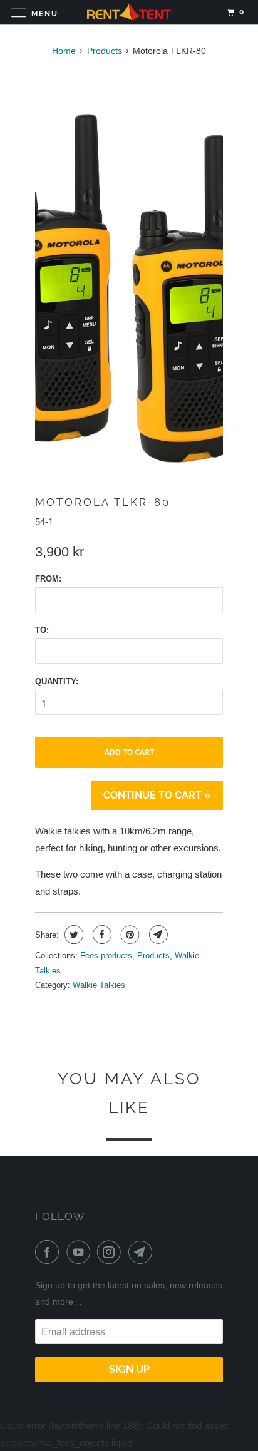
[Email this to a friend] (157, 934)
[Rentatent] (129, 12)
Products (104, 51)
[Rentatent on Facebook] (49, 1252)
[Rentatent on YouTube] (80, 1252)
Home (64, 51)
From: (48, 578)
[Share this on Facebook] (100, 934)
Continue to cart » (156, 795)
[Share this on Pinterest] (129, 934)
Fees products (106, 955)
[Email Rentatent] (142, 1252)
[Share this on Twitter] (72, 934)
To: (42, 630)
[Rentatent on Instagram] (111, 1252)
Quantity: (56, 681)
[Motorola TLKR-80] (129, 288)
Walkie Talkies (99, 985)
